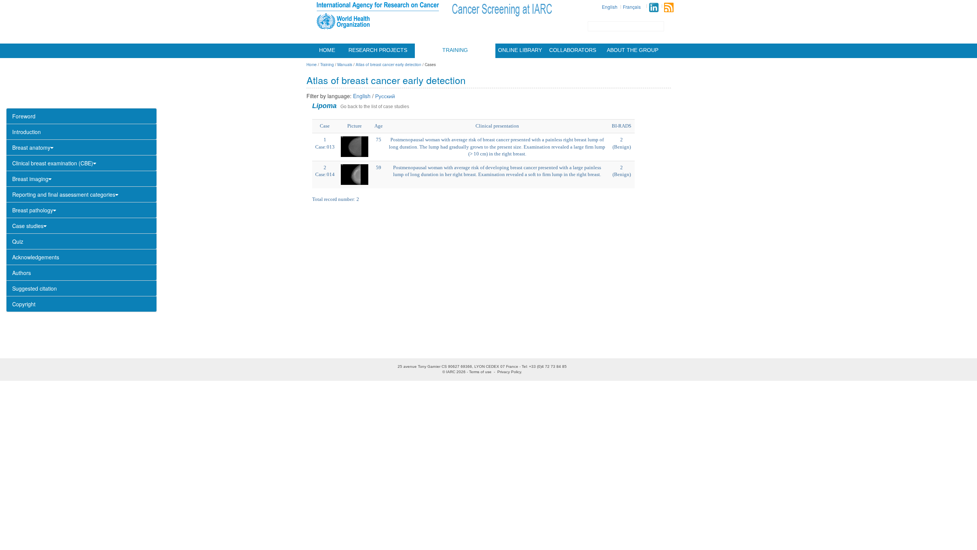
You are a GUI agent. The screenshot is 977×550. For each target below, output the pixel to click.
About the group (632, 50)
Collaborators (572, 50)
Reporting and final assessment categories (63, 194)
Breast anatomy (31, 147)
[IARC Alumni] (654, 7)
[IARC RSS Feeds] (669, 7)
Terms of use (480, 372)
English (609, 6)
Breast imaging (30, 179)
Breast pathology (32, 210)
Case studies (28, 226)
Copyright (23, 304)
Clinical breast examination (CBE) (52, 163)
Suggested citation (34, 288)
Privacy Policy (509, 372)
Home (327, 50)
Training (455, 50)
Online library (520, 50)
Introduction (26, 132)
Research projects (377, 50)
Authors (21, 273)
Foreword (23, 116)
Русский (385, 96)
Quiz (17, 241)
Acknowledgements (35, 257)
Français (632, 6)
